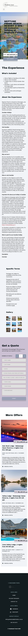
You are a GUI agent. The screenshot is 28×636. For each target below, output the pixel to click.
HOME (14, 595)
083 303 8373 (14, 622)
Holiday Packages (14, 598)
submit (14, 398)
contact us (14, 601)
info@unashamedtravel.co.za (14, 619)
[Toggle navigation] (4, 9)
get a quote (10, 58)
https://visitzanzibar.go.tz (8, 225)
